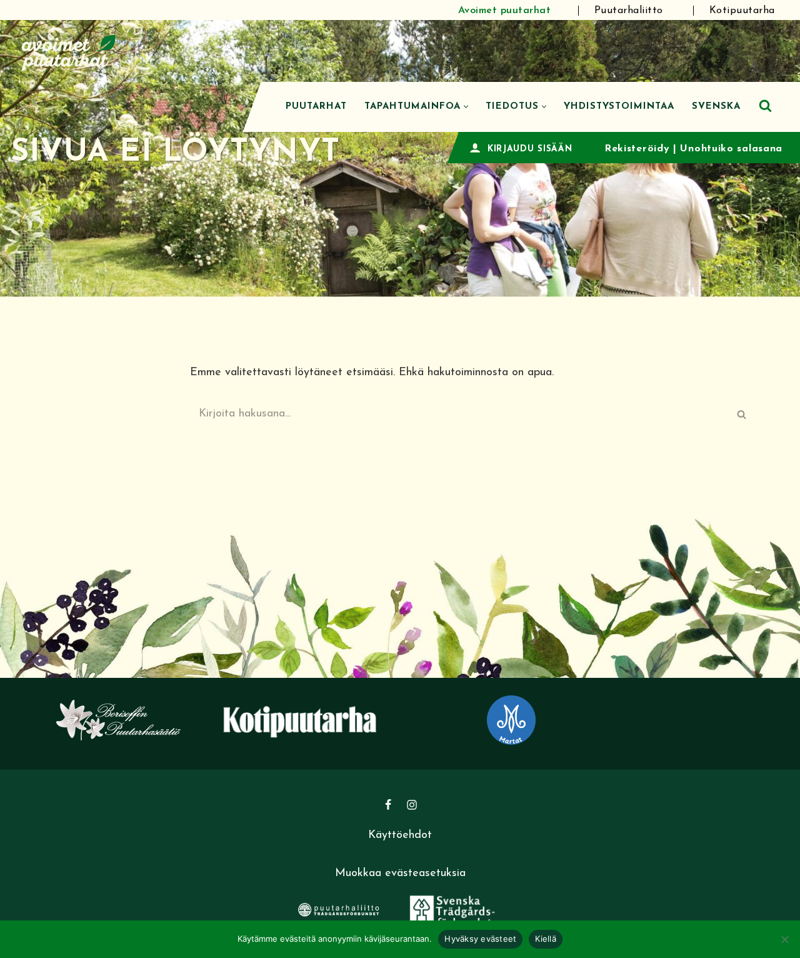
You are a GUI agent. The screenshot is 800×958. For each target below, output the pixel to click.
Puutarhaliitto (628, 11)
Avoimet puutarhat (504, 11)
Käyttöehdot (400, 835)
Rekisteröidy (636, 149)
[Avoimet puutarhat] (69, 51)
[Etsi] (765, 105)
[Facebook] (388, 805)
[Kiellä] (784, 939)
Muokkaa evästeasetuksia (400, 873)
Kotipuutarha (742, 11)
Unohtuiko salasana (731, 149)
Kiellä (545, 939)
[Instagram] (412, 805)
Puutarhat (316, 106)
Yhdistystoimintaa (619, 106)
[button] (466, 106)
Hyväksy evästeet (480, 939)
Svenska (716, 106)
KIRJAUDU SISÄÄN (530, 149)
